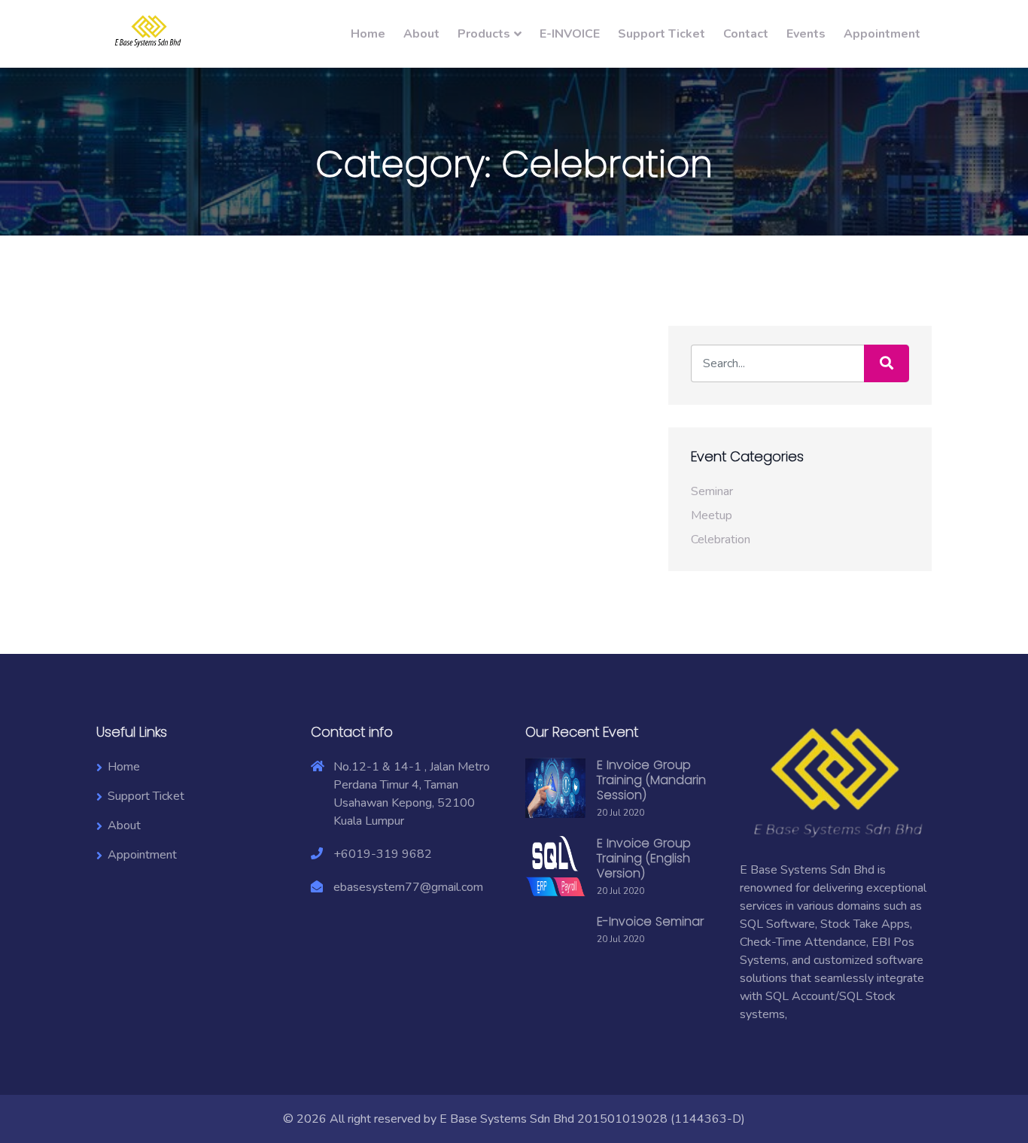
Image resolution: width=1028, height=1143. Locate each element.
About (421, 34)
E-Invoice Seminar (650, 921)
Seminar (712, 491)
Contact (745, 34)
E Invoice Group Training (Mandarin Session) (651, 780)
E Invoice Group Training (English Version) (644, 858)
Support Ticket (661, 34)
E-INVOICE (570, 34)
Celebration (720, 539)
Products (484, 34)
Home (368, 34)
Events (806, 34)
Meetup (711, 515)
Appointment (882, 34)
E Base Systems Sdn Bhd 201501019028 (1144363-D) (592, 1119)
